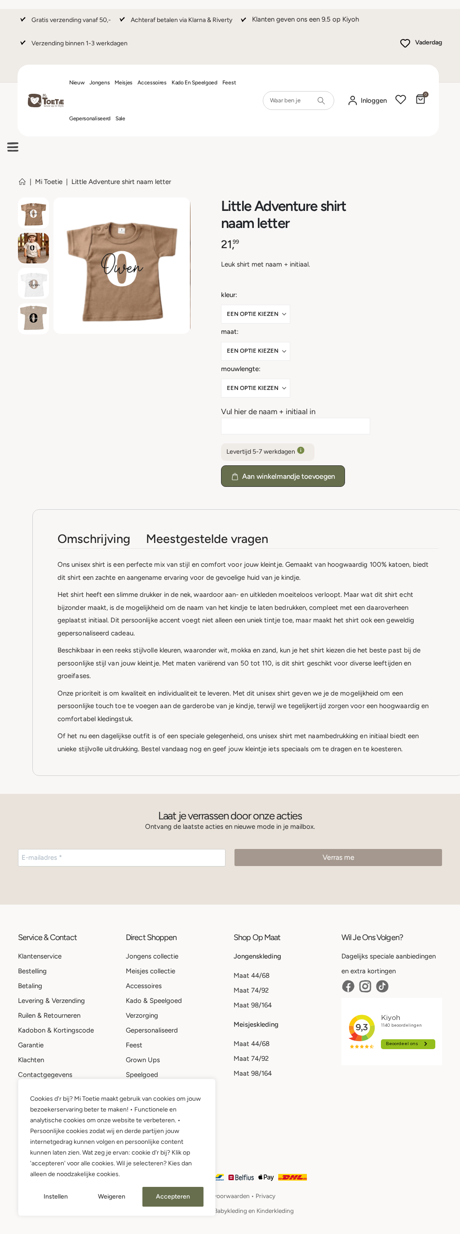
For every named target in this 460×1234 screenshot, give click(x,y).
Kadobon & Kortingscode (56, 1030)
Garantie (31, 1045)
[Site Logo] (46, 101)
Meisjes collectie (150, 971)
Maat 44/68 (252, 975)
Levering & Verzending (51, 1001)
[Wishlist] (400, 100)
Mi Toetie (48, 182)
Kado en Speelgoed (194, 82)
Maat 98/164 (253, 1005)
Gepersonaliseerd (90, 118)
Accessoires (152, 82)
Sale (120, 118)
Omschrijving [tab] (94, 538)
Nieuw (77, 82)
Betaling (30, 986)
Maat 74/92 (251, 990)
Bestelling (32, 971)
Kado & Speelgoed (154, 1001)
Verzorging (142, 1015)
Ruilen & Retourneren (49, 1015)
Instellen (56, 1196)
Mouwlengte (240, 369)
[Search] (321, 100)
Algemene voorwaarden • (220, 1195)
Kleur (228, 295)
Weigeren (111, 1196)
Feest (229, 82)
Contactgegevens (45, 1075)
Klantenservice (40, 956)
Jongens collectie (152, 956)
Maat (229, 332)
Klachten (31, 1060)
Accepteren (173, 1196)
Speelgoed (142, 1075)
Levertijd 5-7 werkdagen (261, 451)
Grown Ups (143, 1060)
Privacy (265, 1195)
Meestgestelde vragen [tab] (207, 538)
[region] (117, 1147)
